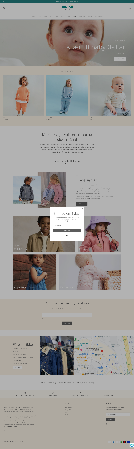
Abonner (67, 230)
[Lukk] (82, 209)
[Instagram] (67, 235)
